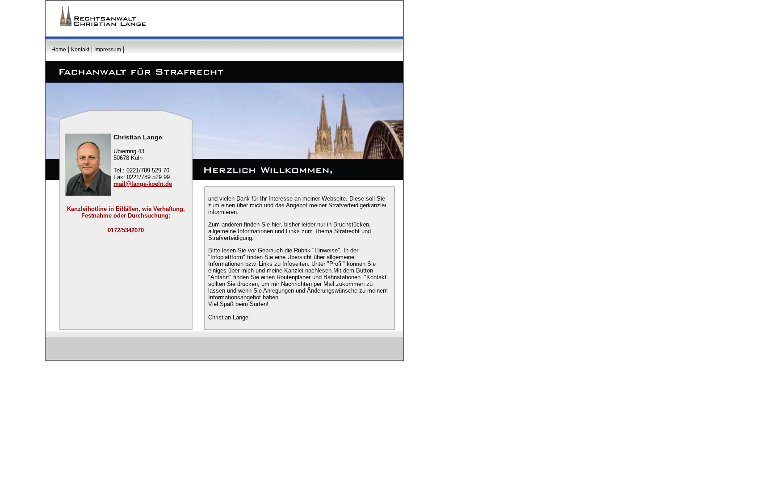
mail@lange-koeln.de (142, 183)
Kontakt (80, 49)
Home (58, 49)
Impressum (107, 49)
